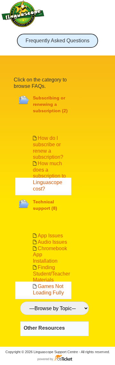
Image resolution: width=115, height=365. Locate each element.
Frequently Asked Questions (57, 40)
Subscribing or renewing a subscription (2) (50, 104)
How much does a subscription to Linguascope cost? (49, 176)
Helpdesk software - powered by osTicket (57, 358)
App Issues (50, 235)
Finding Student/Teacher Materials (51, 274)
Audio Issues (52, 242)
